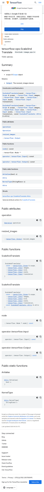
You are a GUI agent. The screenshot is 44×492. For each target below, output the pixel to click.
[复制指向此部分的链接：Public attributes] (23, 209)
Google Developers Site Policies (16, 420)
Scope (15, 75)
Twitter (4, 444)
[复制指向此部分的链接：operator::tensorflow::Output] (33, 348)
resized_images (9, 134)
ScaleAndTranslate (10, 93)
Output (9, 83)
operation (7, 127)
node (4, 149)
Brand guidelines (7, 466)
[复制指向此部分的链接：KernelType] (15, 393)
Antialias (6, 174)
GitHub (4, 440)
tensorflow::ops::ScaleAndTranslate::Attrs (17, 196)
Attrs (5, 178)
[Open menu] (3, 2)
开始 (22, 29)
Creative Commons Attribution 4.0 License (21, 416)
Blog (3, 437)
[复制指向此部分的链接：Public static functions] (29, 366)
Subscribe (35, 482)
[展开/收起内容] (4, 44)
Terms (4, 477)
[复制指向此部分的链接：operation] (13, 215)
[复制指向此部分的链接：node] (9, 315)
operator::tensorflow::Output (15, 162)
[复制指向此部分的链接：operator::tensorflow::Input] (31, 332)
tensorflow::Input (25, 95)
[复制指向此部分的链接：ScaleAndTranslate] (22, 256)
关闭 (22, 24)
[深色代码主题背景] (37, 220)
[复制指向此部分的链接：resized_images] (19, 231)
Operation (7, 131)
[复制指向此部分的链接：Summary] (14, 65)
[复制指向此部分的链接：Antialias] (12, 372)
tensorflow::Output (12, 138)
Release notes (6, 460)
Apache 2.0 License (27, 418)
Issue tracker (6, 456)
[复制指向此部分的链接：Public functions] (22, 249)
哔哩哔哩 (5, 447)
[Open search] (35, 2)
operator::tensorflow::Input (15, 156)
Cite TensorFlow (7, 470)
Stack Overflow (7, 463)
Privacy (10, 477)
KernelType (7, 182)
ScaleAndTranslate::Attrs (30, 114)
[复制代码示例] (40, 220)
